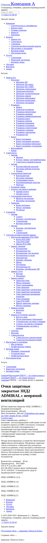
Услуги (9, 504)
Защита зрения (17, 278)
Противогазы (21, 258)
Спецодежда (11, 153)
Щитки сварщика (23, 305)
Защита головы (17, 308)
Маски (19, 262)
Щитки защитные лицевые (27, 303)
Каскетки (20, 310)
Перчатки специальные (26, 89)
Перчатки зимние (23, 96)
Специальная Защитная (21, 173)
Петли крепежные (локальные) (29, 319)
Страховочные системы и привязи (30, 321)
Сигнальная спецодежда (21, 196)
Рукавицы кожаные (24, 114)
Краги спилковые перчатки (27, 141)
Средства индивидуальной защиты (21, 235)
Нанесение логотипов (15, 369)
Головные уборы (18, 187)
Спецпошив (11, 367)
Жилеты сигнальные (25, 198)
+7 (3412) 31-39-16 (9, 15)
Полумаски (21, 264)
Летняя (14, 164)
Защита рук (11, 78)
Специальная (21, 221)
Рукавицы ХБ (22, 135)
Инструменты (17, 344)
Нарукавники (17, 148)
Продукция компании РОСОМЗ (24, 237)
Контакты (10, 509)
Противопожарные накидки (28, 182)
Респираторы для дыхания (27, 253)
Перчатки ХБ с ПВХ (25, 87)
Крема (13, 150)
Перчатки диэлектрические (27, 93)
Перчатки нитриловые (25, 100)
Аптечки (15, 331)
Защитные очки (22, 280)
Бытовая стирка (12, 371)
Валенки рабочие (23, 223)
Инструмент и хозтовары (16, 342)
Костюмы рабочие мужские (28, 169)
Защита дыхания (18, 246)
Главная (4, 375)
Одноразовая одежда (25, 180)
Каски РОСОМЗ (23, 239)
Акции (9, 511)
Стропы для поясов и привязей (29, 324)
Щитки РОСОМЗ (23, 244)
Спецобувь (10, 212)
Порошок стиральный (20, 351)
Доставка (10, 507)
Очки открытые (23, 299)
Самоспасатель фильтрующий (29, 340)
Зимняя (14, 155)
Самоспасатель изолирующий (29, 337)
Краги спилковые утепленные (29, 146)
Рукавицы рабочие (24, 121)
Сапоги (19, 217)
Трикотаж (15, 203)
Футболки (20, 210)
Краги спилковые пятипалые (28, 144)
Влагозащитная (22, 176)
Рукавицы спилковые (25, 125)
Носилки (15, 333)
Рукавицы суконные (24, 130)
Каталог (9, 502)
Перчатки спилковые (25, 103)
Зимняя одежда (22, 191)
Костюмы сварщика (24, 178)
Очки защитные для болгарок (28, 290)
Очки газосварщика (24, 285)
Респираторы (21, 248)
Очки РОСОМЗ (22, 242)
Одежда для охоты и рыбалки (23, 189)
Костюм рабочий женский (27, 166)
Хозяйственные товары (21, 347)
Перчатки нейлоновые (25, 98)
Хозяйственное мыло (20, 356)
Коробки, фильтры (24, 260)
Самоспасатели (17, 335)
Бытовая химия (12, 349)
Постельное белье (13, 358)
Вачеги (19, 107)
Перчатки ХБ (21, 82)
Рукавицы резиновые (25, 123)
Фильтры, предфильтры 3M (27, 269)
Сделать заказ (7, 418)
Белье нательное (23, 205)
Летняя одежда (22, 194)
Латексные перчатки (25, 91)
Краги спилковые (23, 139)
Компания (10, 500)
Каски (18, 312)
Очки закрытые (22, 287)
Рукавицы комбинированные (28, 116)
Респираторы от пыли (25, 255)
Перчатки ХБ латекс (24, 84)
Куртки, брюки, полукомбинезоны (31, 160)
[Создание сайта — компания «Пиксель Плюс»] (22, 531)
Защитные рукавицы (25, 109)
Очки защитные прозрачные (28, 292)
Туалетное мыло (18, 353)
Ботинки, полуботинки (26, 219)
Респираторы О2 (23, 267)
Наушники (20, 276)
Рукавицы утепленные (25, 132)
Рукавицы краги (23, 119)
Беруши (19, 274)
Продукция (13, 375)
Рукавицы (15, 105)
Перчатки (15, 80)
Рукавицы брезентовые (26, 112)
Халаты (19, 171)
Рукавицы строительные (26, 128)
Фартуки (20, 185)
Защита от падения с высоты (23, 315)
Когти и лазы (21, 317)
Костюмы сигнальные (25, 201)
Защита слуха (17, 271)
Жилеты (19, 157)
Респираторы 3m (23, 251)
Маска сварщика (23, 283)
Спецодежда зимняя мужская (28, 162)
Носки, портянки (23, 207)
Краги (13, 137)
